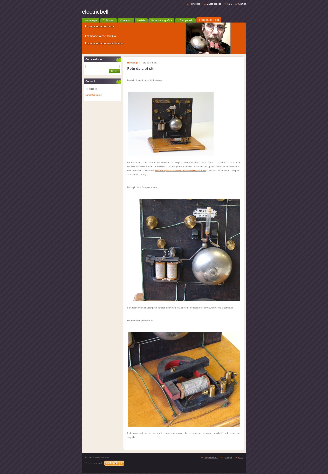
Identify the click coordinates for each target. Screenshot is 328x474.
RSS (229, 4)
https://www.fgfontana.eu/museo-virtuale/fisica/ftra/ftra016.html (180, 171)
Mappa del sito (214, 4)
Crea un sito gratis (94, 463)
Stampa (242, 4)
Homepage (195, 4)
